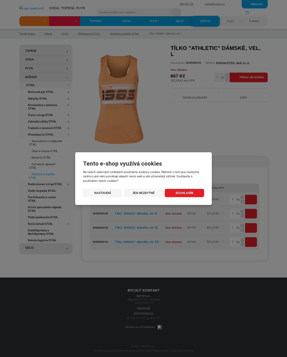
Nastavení (102, 193)
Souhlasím (184, 193)
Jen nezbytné (143, 193)
